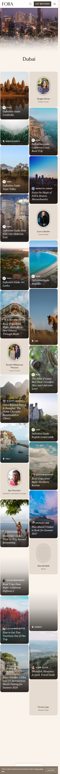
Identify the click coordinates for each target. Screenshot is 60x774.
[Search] (30, 4)
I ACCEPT (51, 770)
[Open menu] (54, 4)
